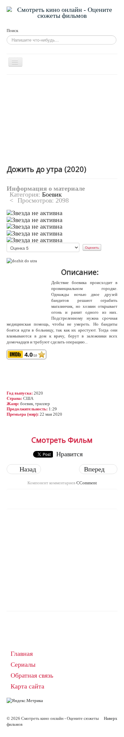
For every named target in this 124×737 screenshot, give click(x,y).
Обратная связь (32, 675)
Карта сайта (27, 686)
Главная (22, 653)
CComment (86, 482)
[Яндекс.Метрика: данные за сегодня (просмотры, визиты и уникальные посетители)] (25, 701)
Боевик (52, 194)
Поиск (12, 30)
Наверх (110, 718)
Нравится (69, 454)
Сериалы (23, 664)
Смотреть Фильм (62, 440)
